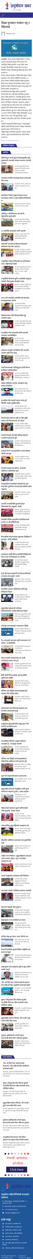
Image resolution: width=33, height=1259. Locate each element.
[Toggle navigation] (30, 15)
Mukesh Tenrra (10, 34)
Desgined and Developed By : (25, 1257)
